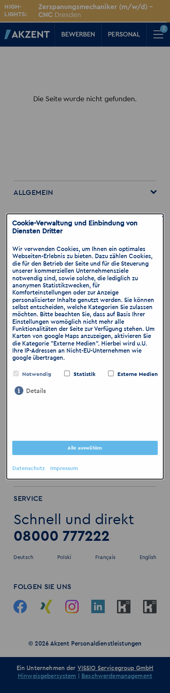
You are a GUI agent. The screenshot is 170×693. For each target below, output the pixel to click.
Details (36, 391)
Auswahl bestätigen (85, 429)
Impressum (64, 468)
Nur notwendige (85, 410)
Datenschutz (28, 468)
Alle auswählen (85, 448)
